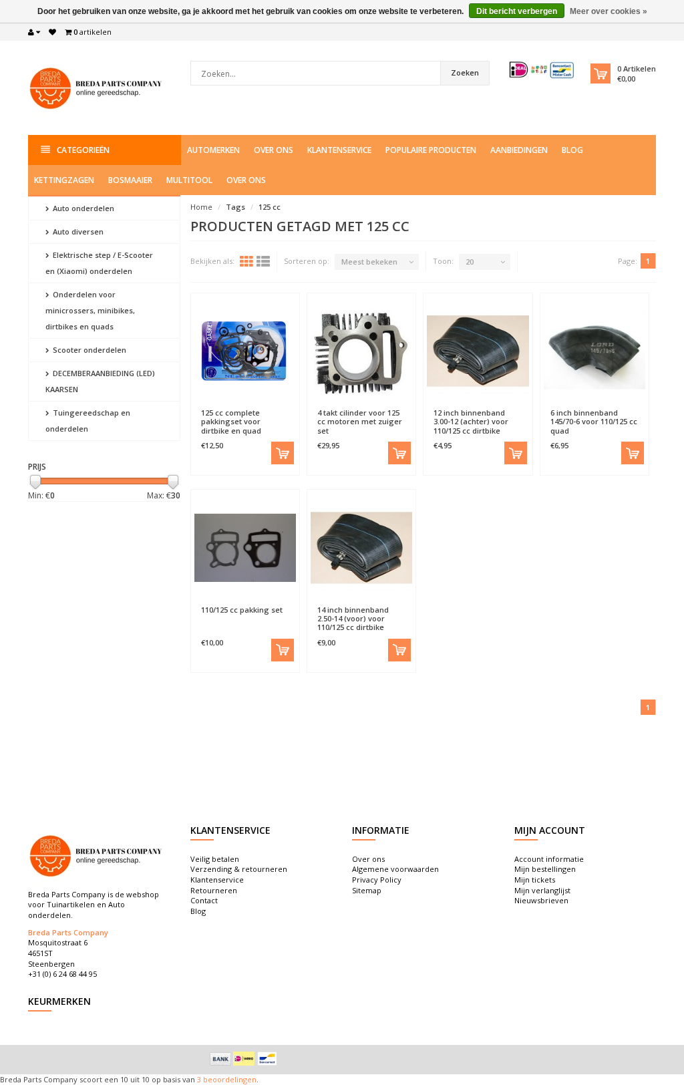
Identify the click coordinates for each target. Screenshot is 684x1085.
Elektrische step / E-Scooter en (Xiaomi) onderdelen (99, 263)
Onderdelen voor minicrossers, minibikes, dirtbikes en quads (90, 310)
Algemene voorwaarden (395, 869)
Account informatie (549, 859)
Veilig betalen (214, 859)
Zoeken (465, 72)
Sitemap (366, 890)
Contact (204, 900)
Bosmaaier (130, 180)
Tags (235, 207)
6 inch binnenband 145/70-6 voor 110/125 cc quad (593, 421)
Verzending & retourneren (238, 869)
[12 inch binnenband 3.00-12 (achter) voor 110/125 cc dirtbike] (477, 351)
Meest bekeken (369, 262)
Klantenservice (339, 150)
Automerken (213, 150)
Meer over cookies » (608, 11)
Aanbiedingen (519, 150)
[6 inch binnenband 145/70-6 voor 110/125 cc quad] (594, 351)
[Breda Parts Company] (98, 87)
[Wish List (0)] (52, 32)
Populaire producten (430, 150)
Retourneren (213, 890)
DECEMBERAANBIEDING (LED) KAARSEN (100, 381)
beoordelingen (228, 1079)
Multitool (189, 180)
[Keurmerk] (542, 69)
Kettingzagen (64, 180)
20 (470, 262)
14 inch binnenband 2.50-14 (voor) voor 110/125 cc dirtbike (353, 618)
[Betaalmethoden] (220, 1059)
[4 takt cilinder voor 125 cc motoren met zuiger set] (361, 351)
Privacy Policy (376, 880)
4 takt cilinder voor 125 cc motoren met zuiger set (359, 421)
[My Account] (34, 32)
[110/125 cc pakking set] (245, 547)
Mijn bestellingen (545, 869)
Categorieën (83, 150)
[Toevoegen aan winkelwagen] (282, 453)
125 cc (270, 207)
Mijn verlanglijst (542, 890)
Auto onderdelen (82, 208)
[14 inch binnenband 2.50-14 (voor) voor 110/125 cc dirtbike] (361, 547)
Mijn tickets (534, 880)
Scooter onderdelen (88, 350)
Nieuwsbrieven (541, 900)
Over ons (273, 150)
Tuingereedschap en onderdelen (87, 421)
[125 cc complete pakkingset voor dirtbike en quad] (245, 351)
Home (201, 207)
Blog (572, 150)
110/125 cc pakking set (242, 610)
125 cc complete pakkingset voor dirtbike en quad (231, 421)
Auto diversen (77, 231)
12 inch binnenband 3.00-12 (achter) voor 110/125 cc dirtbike (471, 421)
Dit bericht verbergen (516, 11)
